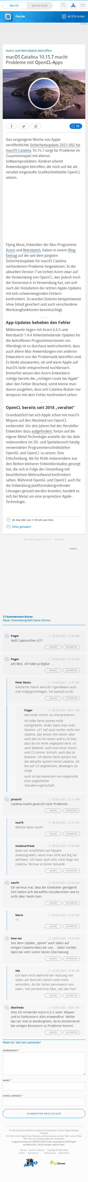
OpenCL (60, 539)
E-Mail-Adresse (13, 1095)
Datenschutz (50, 1153)
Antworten (71, 647)
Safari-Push (64, 1153)
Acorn (10, 250)
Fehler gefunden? (21, 526)
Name (7, 1080)
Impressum (33, 1153)
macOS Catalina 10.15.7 (38, 539)
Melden (53, 647)
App (73, 5)
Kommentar (11, 1050)
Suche (64, 5)
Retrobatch (31, 250)
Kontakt (83, 5)
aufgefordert (42, 431)
